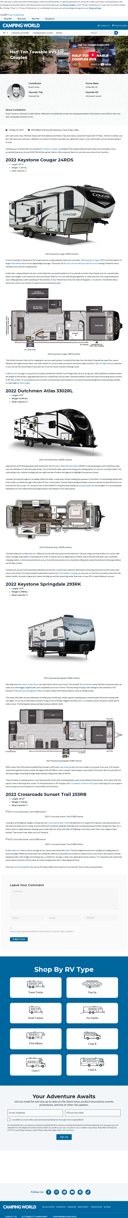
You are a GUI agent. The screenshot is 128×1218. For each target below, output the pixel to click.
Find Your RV (47, 130)
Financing (71, 1207)
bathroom (15, 850)
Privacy (71, 1130)
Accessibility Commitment (35, 1216)
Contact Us (11, 1216)
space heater (85, 485)
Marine (59, 33)
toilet (67, 850)
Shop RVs (8, 19)
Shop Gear (22, 19)
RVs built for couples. (49, 149)
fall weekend (87, 684)
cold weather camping (68, 573)
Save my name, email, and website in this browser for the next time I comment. (41, 931)
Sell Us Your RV (48, 1207)
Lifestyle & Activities (20, 33)
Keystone (57, 130)
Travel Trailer (67, 130)
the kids (58, 276)
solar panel (64, 767)
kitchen (14, 373)
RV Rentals (61, 1207)
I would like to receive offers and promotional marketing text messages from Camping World (47, 1120)
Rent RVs (35, 19)
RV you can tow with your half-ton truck (81, 263)
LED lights (103, 363)
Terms (64, 1130)
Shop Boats (50, 19)
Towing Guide (96, 1207)
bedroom (32, 553)
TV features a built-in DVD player (84, 783)
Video (76, 130)
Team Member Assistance (65, 1216)
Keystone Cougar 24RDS (95, 260)
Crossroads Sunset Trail (58, 822)
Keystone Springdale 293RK (30, 690)
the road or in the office (28, 684)
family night (25, 383)
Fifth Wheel (36, 130)
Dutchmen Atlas (71, 466)
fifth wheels (16, 263)
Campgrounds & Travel (42, 33)
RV (4, 33)
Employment (83, 1207)
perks (80, 700)
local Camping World (22, 867)
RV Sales (107, 1207)
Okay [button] (2, 15)
